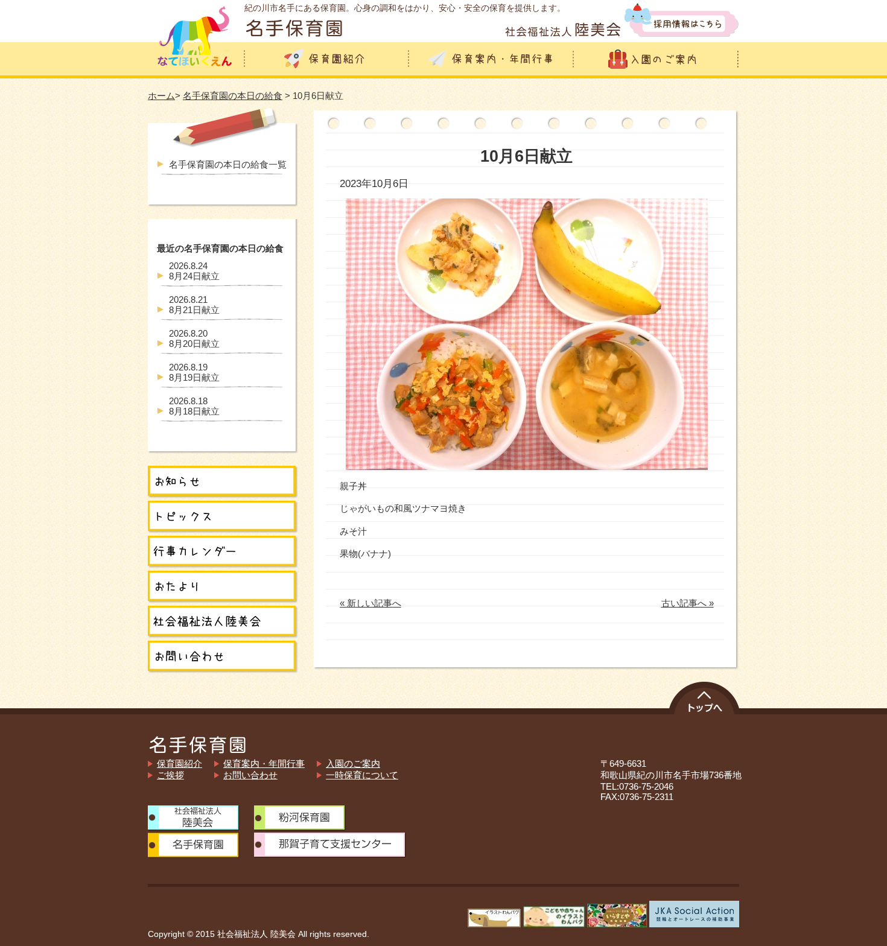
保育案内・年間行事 (264, 763)
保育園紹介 (179, 763)
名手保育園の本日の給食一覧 (228, 164)
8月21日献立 (194, 304)
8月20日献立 (194, 338)
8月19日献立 (194, 372)
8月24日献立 (194, 271)
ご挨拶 (170, 775)
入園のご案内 (353, 763)
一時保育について (362, 775)
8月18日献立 (194, 406)
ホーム (161, 95)
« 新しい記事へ (370, 603)
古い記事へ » (687, 603)
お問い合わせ (250, 775)
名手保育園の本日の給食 (232, 95)
